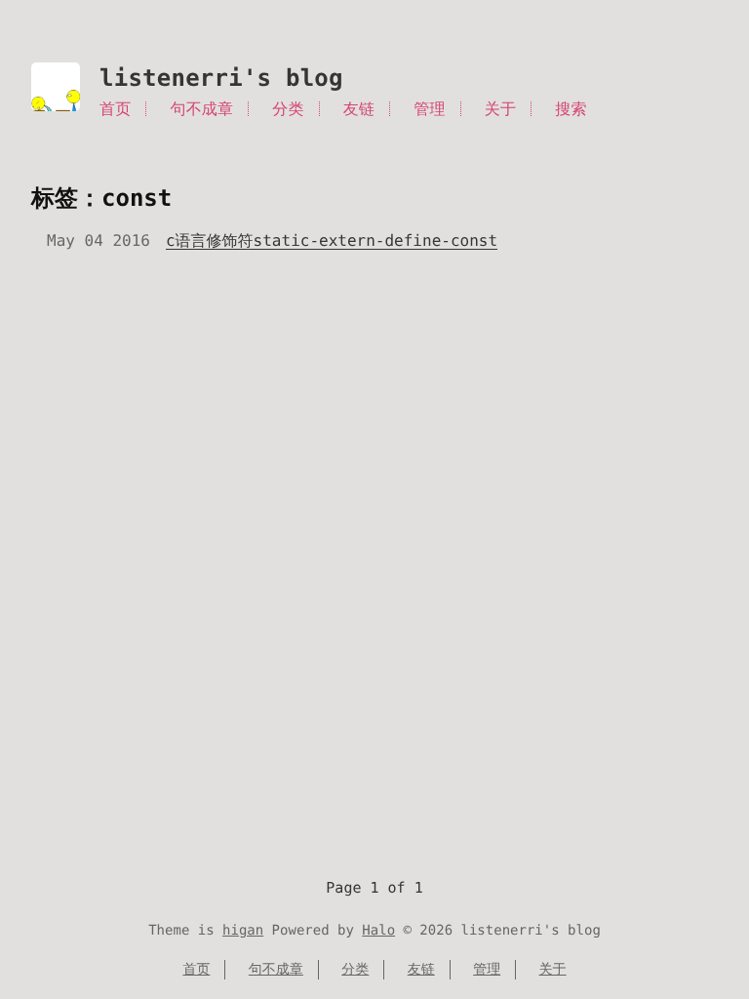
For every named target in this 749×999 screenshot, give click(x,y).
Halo (378, 931)
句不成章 (202, 109)
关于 (500, 109)
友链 (358, 109)
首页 (115, 109)
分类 (287, 109)
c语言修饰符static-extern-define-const (331, 240)
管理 (429, 109)
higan (242, 931)
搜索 (570, 109)
